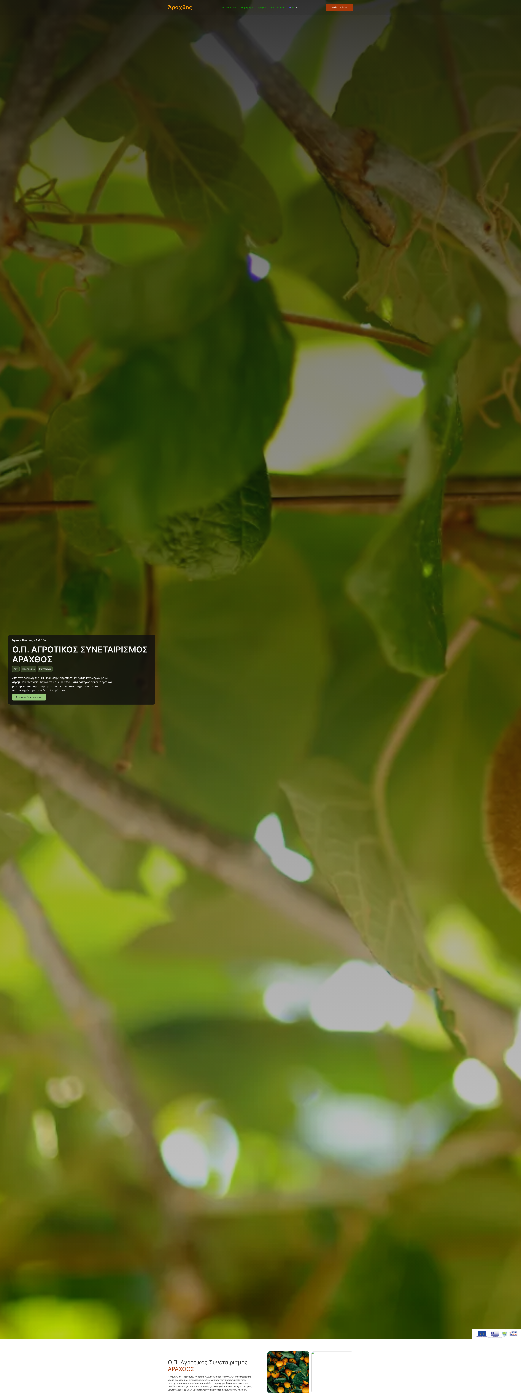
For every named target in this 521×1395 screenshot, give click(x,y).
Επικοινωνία (277, 7)
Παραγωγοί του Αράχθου (254, 7)
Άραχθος (180, 7)
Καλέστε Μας (339, 7)
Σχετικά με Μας (228, 7)
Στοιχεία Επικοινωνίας (29, 697)
